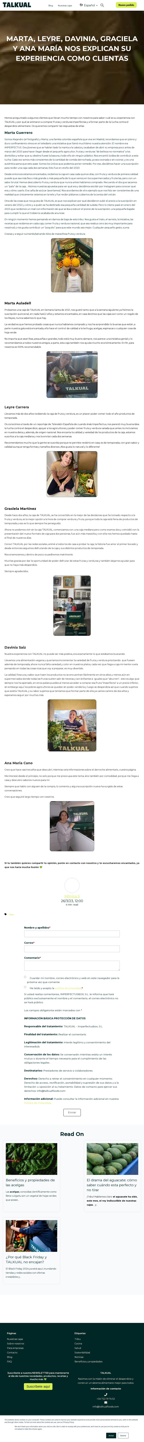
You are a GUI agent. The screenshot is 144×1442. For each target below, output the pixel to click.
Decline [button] (123, 1435)
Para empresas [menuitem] (15, 1348)
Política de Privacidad (37, 1102)
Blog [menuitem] (9, 1357)
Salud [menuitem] (78, 1348)
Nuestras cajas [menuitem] (15, 1339)
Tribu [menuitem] (78, 1339)
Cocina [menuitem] (78, 1343)
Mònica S (72, 896)
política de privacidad (68, 988)
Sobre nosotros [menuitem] (15, 1343)
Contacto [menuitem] (12, 1352)
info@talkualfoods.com (106, 1406)
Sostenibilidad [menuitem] (82, 1352)
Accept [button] (111, 1435)
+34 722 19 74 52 (106, 1398)
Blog (50, 5)
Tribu (11, 914)
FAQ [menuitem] (9, 1361)
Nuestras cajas (65, 5)
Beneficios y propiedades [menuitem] (88, 1361)
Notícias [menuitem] (79, 1357)
